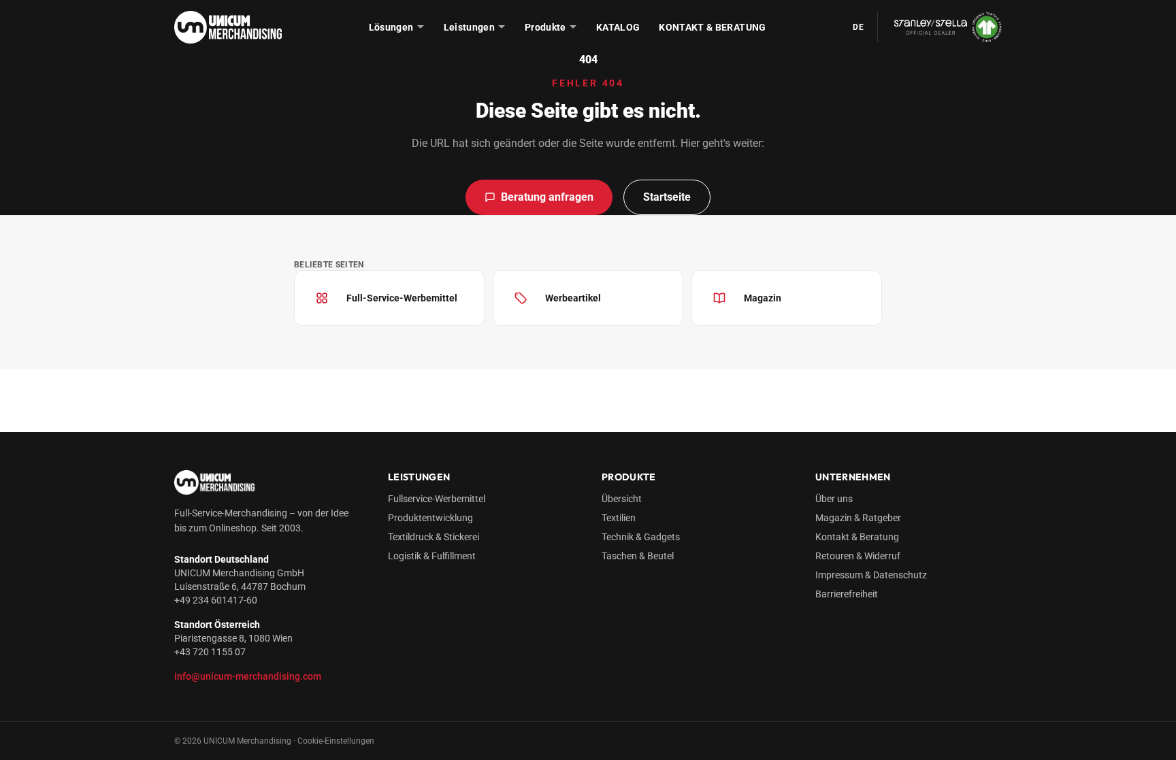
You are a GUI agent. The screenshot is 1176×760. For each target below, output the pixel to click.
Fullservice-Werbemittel (436, 498)
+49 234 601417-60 (215, 600)
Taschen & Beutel (638, 555)
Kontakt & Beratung (712, 27)
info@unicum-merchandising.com (247, 676)
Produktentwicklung (430, 517)
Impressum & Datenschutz (871, 574)
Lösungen (391, 27)
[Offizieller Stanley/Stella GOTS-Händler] (939, 27)
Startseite (667, 197)
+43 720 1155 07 (210, 651)
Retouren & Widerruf (857, 555)
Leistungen (469, 27)
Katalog (618, 27)
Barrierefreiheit (846, 594)
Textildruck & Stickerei (433, 536)
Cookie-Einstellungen (335, 741)
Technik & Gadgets (641, 536)
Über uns (834, 498)
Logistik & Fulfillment (432, 555)
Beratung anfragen (547, 197)
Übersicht (622, 498)
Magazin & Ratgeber (858, 517)
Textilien (619, 517)
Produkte (545, 27)
